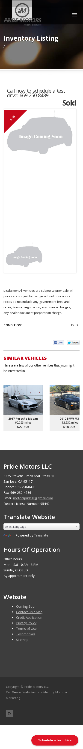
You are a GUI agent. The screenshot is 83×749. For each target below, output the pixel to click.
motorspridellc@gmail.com (33, 498)
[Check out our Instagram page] (9, 713)
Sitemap (22, 639)
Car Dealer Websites (21, 692)
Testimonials (25, 634)
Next (68, 255)
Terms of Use (26, 628)
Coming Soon (26, 606)
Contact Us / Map (29, 612)
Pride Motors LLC (36, 687)
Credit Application (29, 617)
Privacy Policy (26, 623)
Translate (41, 535)
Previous (11, 255)
